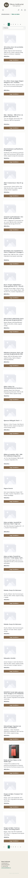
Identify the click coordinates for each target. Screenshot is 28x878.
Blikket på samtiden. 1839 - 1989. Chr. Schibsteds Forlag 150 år (13, 455)
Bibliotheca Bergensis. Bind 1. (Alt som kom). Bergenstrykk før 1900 (13, 353)
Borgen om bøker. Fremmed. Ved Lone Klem (13, 794)
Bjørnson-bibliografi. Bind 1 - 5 (13, 420)
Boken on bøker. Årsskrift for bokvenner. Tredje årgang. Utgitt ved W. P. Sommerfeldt (13, 557)
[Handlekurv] (25, 10)
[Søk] (18, 10)
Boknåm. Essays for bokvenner (12, 590)
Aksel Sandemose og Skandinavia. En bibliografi (13, 149)
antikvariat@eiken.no (6, 867)
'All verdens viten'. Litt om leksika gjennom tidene (13, 47)
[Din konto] (21, 10)
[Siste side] (20, 24)
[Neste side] (18, 24)
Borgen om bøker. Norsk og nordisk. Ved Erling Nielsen (12, 828)
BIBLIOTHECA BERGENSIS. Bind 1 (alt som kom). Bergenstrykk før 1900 (14, 319)
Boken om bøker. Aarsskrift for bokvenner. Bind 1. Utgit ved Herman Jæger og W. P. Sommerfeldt (12, 523)
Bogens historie (8, 488)
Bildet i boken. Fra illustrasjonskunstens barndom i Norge (13, 387)
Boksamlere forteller (10, 658)
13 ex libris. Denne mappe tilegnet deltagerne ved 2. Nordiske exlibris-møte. (13, 81)
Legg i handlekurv (14, 60)
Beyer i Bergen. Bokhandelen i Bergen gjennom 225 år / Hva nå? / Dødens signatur (13, 285)
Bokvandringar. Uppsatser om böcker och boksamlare (12, 726)
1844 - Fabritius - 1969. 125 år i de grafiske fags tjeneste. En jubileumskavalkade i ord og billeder (13, 115)
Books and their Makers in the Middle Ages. (12, 760)
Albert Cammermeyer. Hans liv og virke (13, 183)
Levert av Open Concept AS (14, 873)
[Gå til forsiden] (14, 5)
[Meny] (3, 10)
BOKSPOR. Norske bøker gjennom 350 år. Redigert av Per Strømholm (14, 692)
